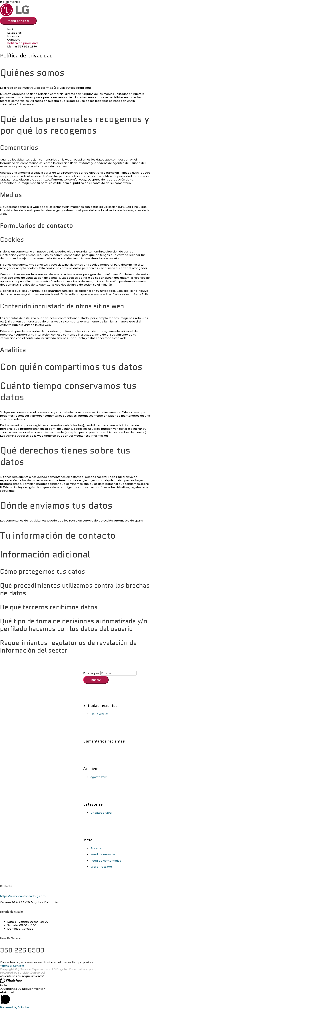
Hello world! (99, 714)
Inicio (11, 29)
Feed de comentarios (105, 860)
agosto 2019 (99, 777)
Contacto (13, 39)
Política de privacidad (22, 43)
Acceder (96, 848)
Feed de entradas (103, 854)
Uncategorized (101, 812)
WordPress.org (101, 866)
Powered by (15, 1007)
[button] (157, 976)
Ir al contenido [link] (10, 1)
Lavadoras (14, 32)
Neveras (13, 36)
